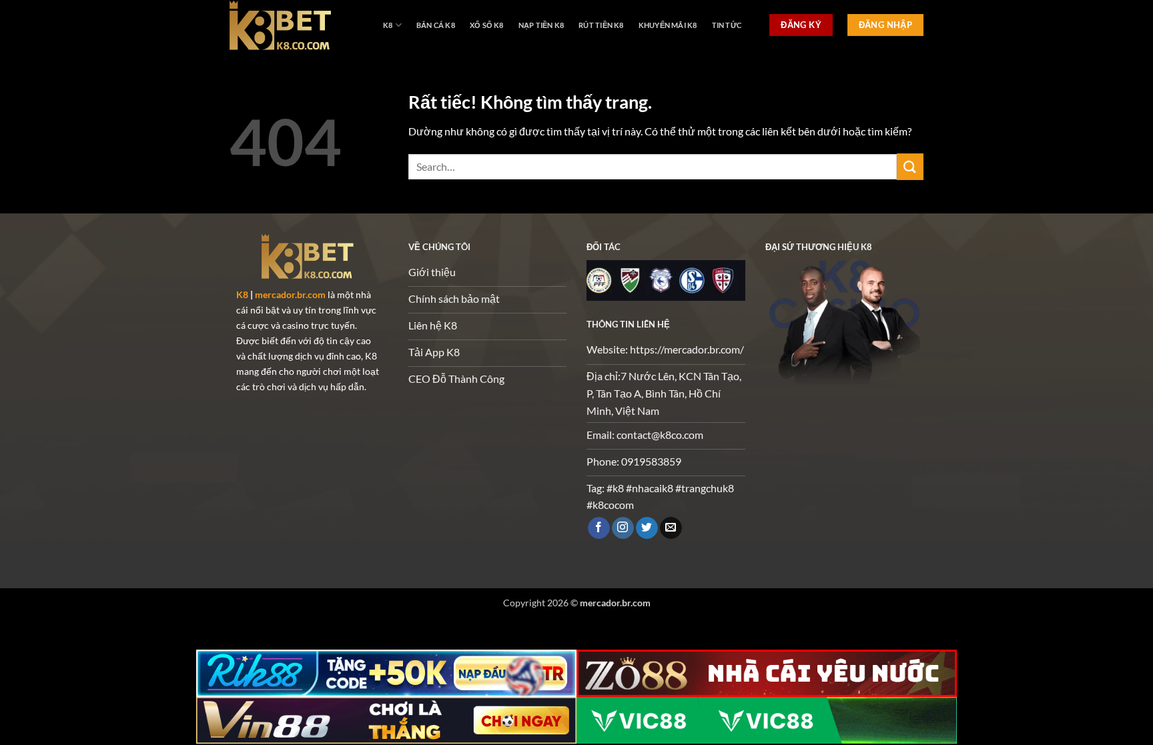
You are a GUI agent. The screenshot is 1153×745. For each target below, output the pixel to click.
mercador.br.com (290, 294)
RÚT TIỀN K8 (601, 25)
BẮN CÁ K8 (435, 25)
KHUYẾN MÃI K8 (668, 25)
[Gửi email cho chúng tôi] (671, 528)
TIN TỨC (727, 25)
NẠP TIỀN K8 (541, 25)
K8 (387, 25)
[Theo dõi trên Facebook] (599, 528)
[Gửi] (910, 166)
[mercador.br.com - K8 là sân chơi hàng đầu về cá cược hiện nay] (296, 25)
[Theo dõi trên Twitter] (647, 528)
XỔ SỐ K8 (487, 25)
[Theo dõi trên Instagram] (623, 528)
